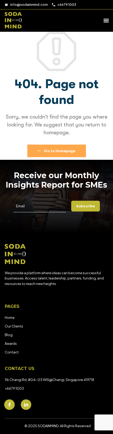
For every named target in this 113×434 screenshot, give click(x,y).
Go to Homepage (59, 151)
